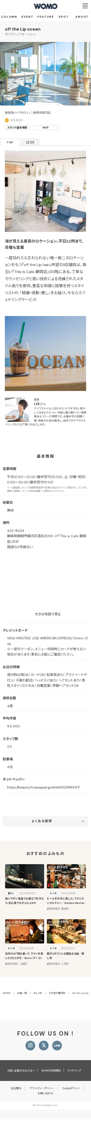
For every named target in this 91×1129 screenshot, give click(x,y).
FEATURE (45, 17)
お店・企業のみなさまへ (21, 1070)
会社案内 (16, 1088)
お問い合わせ (45, 1093)
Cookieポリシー (71, 1088)
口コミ (30, 142)
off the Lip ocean (23, 29)
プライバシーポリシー (42, 1088)
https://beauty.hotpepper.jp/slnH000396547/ (43, 787)
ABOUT (82, 17)
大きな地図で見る (48, 614)
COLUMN (9, 17)
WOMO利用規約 (51, 1070)
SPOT (64, 17)
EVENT (27, 17)
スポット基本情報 (17, 127)
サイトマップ (74, 1070)
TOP (10, 142)
